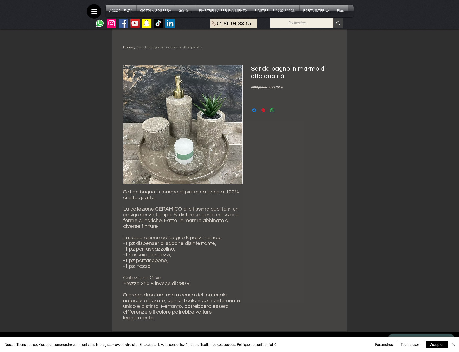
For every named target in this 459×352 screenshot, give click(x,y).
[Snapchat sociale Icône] (146, 23)
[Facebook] (123, 23)
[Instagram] (111, 23)
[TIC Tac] (158, 23)
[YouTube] (135, 23)
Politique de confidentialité (256, 344)
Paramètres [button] (384, 344)
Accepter (436, 344)
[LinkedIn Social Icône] (170, 23)
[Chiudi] (453, 344)
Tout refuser (410, 344)
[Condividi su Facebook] (254, 110)
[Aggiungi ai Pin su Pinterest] (263, 110)
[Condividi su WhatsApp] (272, 110)
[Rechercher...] (338, 23)
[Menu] (94, 11)
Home (128, 47)
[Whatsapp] (99, 23)
